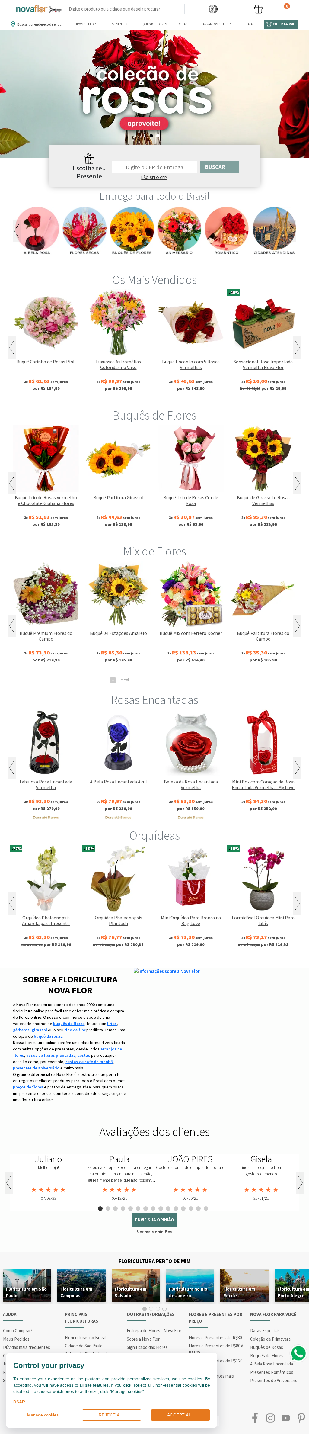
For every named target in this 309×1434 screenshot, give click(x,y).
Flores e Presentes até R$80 (215, 1337)
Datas (250, 24)
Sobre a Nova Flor (143, 1339)
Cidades (185, 24)
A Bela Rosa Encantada (271, 1364)
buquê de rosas (48, 1036)
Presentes (119, 24)
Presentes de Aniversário (274, 1380)
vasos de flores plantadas (50, 1055)
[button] (213, 9)
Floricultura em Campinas (76, 1292)
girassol (39, 1030)
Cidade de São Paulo (84, 1346)
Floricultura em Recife (239, 1292)
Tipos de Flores (87, 24)
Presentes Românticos (271, 1372)
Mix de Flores (154, 551)
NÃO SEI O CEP (154, 177)
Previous (17, 231)
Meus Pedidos (16, 1339)
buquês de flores (68, 1023)
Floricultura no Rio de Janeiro (188, 1292)
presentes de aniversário (36, 1068)
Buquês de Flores (153, 24)
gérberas (21, 1030)
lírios (112, 1023)
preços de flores (28, 1087)
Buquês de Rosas (266, 1347)
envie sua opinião (154, 1220)
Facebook (255, 1418)
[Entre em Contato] (192, 9)
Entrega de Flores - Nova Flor (154, 1330)
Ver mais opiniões (154, 1232)
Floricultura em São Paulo (26, 1292)
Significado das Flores (147, 1347)
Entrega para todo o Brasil (155, 196)
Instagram (270, 1418)
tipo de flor (74, 1030)
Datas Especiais (265, 1330)
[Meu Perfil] (236, 9)
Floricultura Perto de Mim (154, 1261)
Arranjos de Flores (218, 24)
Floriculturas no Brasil (85, 1337)
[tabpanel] (154, 94)
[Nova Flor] (38, 9)
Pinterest (301, 1418)
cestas (84, 1055)
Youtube (286, 1418)
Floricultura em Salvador (130, 1292)
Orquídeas (154, 835)
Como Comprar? (18, 1330)
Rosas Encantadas (154, 699)
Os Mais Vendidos (154, 279)
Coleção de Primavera (270, 1339)
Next (292, 231)
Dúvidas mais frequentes (26, 1347)
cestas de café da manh (89, 1061)
